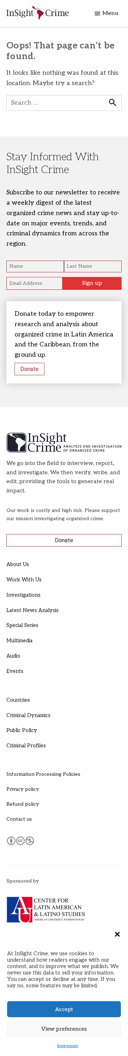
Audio (13, 656)
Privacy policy (22, 789)
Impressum (67, 1046)
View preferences (64, 1029)
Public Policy (21, 730)
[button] (117, 934)
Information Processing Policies (43, 774)
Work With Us (24, 580)
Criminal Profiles (26, 746)
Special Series (22, 625)
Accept (64, 1009)
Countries (18, 700)
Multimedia (19, 641)
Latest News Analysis (32, 610)
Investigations (23, 595)
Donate (29, 369)
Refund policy (22, 804)
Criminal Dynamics (28, 715)
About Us (17, 564)
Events (14, 671)
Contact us (19, 819)
